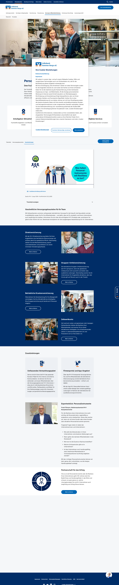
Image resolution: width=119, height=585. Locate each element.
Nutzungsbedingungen (54, 579)
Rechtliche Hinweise (67, 579)
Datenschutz (44, 579)
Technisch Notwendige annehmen (61, 130)
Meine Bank (38, 2)
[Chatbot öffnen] (109, 575)
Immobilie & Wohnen (59, 2)
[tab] (10, 13)
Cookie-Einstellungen (42, 129)
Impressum (37, 579)
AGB (74, 579)
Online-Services (47, 2)
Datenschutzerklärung (42, 74)
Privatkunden (9, 2)
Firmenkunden (18, 2)
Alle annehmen (79, 130)
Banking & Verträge (29, 2)
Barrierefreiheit (80, 579)
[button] (59, 202)
